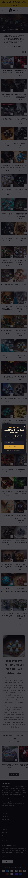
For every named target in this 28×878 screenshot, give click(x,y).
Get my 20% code (14, 447)
